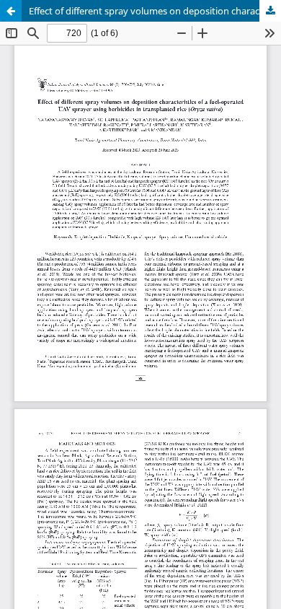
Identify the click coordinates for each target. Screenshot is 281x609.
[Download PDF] (270, 11)
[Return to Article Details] (11, 11)
